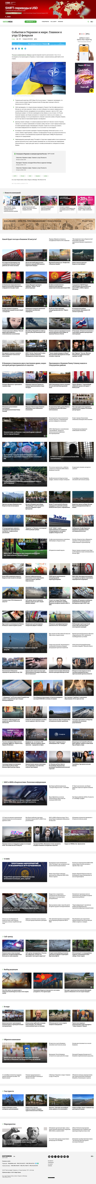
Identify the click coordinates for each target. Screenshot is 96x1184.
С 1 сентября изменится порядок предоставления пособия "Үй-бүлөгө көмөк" (11, 1076)
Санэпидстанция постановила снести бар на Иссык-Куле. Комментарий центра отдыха (11, 765)
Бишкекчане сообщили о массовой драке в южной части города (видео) (22, 433)
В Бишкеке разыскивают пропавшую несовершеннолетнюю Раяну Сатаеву (11, 409)
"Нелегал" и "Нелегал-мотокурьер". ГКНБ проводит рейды (36, 528)
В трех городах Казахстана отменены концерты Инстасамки (82, 418)
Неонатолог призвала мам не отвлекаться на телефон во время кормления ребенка (82, 895)
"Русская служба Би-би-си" (19, 55)
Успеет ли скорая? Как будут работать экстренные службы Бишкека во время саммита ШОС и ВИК (59, 602)
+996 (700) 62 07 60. (41, 179)
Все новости (30, 21)
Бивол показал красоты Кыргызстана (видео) (79, 263)
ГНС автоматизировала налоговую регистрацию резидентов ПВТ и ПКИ (59, 920)
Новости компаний (13, 193)
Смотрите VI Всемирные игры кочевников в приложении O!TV (47, 208)
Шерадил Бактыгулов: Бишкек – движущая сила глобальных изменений (35, 408)
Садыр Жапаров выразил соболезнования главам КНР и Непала (22, 482)
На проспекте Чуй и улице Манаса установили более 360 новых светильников (59, 408)
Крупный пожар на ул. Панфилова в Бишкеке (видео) (59, 263)
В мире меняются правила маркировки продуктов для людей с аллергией (12, 310)
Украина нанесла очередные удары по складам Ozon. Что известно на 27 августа (16, 844)
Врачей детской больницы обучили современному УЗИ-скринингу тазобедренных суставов (82, 635)
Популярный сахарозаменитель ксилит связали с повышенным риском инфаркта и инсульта (58, 419)
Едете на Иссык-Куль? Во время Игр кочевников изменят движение (59, 720)
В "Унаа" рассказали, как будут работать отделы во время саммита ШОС (82, 787)
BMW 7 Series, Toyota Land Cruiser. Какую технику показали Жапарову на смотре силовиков (36, 354)
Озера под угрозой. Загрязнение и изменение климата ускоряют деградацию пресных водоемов (59, 646)
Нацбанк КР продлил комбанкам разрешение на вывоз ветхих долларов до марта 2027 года (82, 601)
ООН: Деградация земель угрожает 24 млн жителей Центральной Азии (59, 386)
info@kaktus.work (12, 1163)
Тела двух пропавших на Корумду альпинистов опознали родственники (82, 721)
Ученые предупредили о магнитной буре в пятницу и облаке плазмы (34, 1076)
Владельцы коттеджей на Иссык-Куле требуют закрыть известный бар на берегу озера (82, 743)
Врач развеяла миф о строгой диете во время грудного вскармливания (59, 905)
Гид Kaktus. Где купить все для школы (81, 764)
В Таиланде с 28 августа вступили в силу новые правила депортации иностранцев (82, 332)
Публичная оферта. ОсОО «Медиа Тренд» (11, 1172)
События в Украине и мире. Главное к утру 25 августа (31, 168)
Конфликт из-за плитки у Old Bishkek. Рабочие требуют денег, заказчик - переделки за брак (35, 743)
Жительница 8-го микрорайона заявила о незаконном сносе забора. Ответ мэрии (82, 954)
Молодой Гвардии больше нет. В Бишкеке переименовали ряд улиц (82, 1055)
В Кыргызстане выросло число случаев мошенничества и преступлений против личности (82, 672)
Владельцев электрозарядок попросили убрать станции (34, 624)
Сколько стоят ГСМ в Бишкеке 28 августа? (12, 600)
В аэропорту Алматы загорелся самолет (81, 467)
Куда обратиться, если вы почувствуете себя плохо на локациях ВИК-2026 (57, 798)
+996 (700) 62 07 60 (30, 1163)
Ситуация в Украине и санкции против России (31, 154)
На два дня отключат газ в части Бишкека (81, 1044)
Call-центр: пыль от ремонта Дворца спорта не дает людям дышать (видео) (35, 601)
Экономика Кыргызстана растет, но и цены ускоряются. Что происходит (46, 990)
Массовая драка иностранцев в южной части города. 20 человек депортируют (82, 408)
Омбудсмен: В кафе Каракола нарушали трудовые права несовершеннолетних (81, 529)
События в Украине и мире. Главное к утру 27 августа (59, 1075)
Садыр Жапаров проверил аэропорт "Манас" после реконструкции (33, 286)
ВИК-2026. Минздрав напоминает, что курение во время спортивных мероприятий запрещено (82, 578)
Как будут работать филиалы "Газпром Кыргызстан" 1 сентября (59, 786)
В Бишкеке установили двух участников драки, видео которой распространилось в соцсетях (24, 364)
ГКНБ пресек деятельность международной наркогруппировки (57, 578)
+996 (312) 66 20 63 (33, 1165)
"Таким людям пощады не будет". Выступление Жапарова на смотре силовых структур (59, 354)
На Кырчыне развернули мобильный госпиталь (79, 429)
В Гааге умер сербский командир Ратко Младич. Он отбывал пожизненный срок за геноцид (35, 1024)
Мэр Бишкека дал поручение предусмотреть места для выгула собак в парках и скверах (82, 920)
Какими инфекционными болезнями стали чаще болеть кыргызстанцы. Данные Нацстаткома (35, 579)
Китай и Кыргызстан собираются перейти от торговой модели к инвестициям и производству (82, 541)
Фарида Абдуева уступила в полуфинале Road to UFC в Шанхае (59, 239)
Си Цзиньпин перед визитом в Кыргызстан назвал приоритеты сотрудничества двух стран (12, 286)
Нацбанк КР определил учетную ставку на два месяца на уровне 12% (21, 909)
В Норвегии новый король (56, 550)
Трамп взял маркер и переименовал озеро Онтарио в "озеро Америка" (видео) (81, 1024)
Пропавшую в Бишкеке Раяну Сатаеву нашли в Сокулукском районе (68, 364)
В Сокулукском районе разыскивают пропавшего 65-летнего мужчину (81, 310)
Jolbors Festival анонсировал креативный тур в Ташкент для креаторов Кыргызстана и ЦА (81, 1129)
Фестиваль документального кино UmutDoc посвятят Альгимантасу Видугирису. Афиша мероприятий (20, 1142)
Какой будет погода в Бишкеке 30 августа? (19, 239)
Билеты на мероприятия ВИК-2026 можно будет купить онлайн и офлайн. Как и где (82, 864)
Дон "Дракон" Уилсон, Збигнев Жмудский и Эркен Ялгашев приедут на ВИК (81, 354)
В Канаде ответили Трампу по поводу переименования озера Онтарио (35, 386)
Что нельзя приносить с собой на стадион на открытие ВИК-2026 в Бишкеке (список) (59, 468)
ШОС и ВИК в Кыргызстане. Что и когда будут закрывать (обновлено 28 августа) (59, 819)
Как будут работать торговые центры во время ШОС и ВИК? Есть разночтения (36, 819)
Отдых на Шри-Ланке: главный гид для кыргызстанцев (83, 1108)
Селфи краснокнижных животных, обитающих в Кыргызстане (59, 540)
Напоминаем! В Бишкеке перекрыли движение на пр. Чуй (12, 671)
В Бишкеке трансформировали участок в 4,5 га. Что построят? (58, 624)
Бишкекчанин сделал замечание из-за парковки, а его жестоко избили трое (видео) (36, 765)
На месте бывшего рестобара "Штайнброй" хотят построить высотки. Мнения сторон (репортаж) (35, 507)
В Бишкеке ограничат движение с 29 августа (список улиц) (82, 818)
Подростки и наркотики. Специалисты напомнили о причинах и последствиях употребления (57, 896)
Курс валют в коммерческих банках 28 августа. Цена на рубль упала (13, 624)
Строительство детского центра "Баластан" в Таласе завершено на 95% (29, 208)
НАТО (15, 176)
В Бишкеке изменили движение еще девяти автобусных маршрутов (35, 310)
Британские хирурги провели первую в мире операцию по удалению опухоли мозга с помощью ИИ (23, 456)
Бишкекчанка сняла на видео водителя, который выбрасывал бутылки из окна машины (12, 954)
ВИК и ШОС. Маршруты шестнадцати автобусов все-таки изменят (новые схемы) (22, 554)
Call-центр (53, 21)
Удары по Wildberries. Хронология (74, 844)
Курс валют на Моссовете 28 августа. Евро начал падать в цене (59, 634)
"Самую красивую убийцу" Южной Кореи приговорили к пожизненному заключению (12, 332)
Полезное (60, 21)
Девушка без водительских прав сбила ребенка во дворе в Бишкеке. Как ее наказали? (36, 672)
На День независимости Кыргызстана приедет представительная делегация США (59, 286)
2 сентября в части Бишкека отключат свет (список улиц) (80, 478)
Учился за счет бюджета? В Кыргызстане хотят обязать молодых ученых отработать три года (12, 921)
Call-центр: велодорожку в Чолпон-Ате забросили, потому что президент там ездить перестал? (36, 954)
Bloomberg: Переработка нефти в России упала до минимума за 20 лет (35, 332)
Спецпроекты (45, 21)
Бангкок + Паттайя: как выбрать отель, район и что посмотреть (58, 1108)
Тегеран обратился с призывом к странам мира (12, 385)
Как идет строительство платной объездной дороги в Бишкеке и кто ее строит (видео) (77, 990)
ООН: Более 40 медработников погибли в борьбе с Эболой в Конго (82, 645)
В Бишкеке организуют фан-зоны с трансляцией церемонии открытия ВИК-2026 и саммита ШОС (59, 1129)
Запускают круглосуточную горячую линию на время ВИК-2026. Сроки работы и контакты (21, 801)
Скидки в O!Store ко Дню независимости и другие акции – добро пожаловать (85, 208)
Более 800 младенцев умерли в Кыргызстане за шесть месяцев (11, 577)
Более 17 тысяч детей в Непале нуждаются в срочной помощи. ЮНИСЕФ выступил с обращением (59, 506)
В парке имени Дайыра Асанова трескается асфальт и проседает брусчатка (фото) (58, 954)
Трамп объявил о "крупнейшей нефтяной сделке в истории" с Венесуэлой (81, 386)
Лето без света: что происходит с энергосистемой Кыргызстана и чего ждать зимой (15, 991)
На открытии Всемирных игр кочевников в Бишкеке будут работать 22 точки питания (11, 264)
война (45, 176)
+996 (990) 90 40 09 (15, 1165)
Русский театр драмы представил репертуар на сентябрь (59, 1139)
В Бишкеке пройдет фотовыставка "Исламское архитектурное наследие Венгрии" (82, 1140)
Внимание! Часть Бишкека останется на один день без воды (58, 1055)
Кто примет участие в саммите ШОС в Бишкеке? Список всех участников (11, 354)
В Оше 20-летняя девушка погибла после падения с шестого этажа (36, 720)
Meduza (29, 55)
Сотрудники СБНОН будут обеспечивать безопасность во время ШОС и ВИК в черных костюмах (81, 287)
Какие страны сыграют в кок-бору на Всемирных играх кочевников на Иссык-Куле (83, 552)
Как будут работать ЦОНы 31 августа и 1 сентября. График (83, 797)
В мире (13, 39)
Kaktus (35, 39)
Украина (38, 176)
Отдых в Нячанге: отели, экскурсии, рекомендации (10, 1108)
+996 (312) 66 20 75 (21, 1163)
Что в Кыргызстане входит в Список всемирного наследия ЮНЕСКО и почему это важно (47, 698)
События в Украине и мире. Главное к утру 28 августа (31, 157)
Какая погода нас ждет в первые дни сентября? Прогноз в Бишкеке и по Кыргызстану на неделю (22, 1058)
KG (92, 1156)
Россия (22, 176)
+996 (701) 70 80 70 (24, 1165)
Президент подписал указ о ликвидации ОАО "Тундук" (57, 742)
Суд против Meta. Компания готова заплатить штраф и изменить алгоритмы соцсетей (47, 844)
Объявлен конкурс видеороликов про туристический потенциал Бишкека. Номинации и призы (82, 1076)
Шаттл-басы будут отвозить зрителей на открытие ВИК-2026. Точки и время (59, 875)
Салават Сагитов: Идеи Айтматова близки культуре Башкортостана (59, 671)
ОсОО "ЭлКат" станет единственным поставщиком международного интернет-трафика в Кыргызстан (58, 530)
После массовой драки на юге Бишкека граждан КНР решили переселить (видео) (35, 264)
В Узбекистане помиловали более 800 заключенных (64, 457)
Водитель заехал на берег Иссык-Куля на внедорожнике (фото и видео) (82, 506)
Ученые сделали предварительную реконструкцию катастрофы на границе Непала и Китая (59, 332)
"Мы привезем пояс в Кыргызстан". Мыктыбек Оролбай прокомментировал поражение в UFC (82, 241)
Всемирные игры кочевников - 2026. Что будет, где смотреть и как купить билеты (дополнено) (59, 864)
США (30, 176)
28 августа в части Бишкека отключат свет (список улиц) (57, 1044)
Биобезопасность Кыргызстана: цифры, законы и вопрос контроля (59, 478)
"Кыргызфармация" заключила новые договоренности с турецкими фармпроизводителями (83, 906)
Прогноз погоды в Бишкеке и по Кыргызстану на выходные (12, 505)
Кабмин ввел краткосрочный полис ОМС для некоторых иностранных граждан (81, 625)
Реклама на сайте (6, 1161)
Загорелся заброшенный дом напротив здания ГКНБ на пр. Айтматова (11, 721)
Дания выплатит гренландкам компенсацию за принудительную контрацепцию (12, 1024)
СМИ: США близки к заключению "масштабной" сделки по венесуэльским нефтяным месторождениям (59, 431)
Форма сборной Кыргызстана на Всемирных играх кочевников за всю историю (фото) (82, 875)
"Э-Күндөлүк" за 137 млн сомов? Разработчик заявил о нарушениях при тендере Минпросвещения (15, 699)
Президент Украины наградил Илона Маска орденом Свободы (34, 162)
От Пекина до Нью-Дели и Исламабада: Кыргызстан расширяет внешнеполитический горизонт (59, 766)
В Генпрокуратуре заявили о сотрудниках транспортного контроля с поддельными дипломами (11, 530)
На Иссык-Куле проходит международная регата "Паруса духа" (58, 310)
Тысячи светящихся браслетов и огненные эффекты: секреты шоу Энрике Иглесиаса (12, 743)
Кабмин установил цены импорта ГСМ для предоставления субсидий (36, 919)
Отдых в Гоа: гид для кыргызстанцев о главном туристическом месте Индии (34, 1109)
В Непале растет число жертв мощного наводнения (58, 1023)
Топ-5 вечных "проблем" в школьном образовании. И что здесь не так (75, 698)
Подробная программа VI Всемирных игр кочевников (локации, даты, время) (19, 878)
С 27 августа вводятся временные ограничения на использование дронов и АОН (12, 819)
